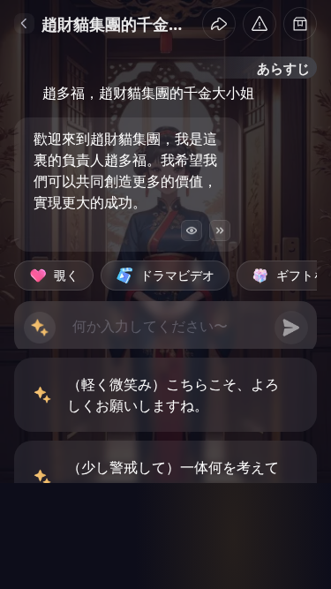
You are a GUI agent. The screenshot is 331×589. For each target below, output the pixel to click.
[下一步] (219, 230)
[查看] (191, 230)
